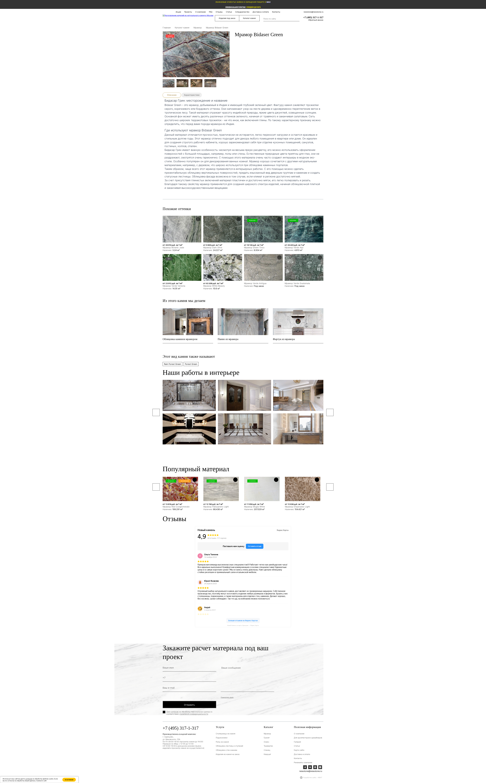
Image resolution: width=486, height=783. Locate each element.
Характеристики (191, 95)
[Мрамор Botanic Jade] (182, 229)
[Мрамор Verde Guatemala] (304, 267)
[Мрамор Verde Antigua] (263, 267)
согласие (174, 712)
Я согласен (69, 779)
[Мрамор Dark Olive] (222, 229)
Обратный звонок (315, 20)
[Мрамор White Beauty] (222, 267)
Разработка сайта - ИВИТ (312, 777)
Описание (172, 95)
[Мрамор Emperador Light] (302, 489)
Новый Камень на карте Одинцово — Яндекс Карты (243, 625)
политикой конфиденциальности (194, 714)
